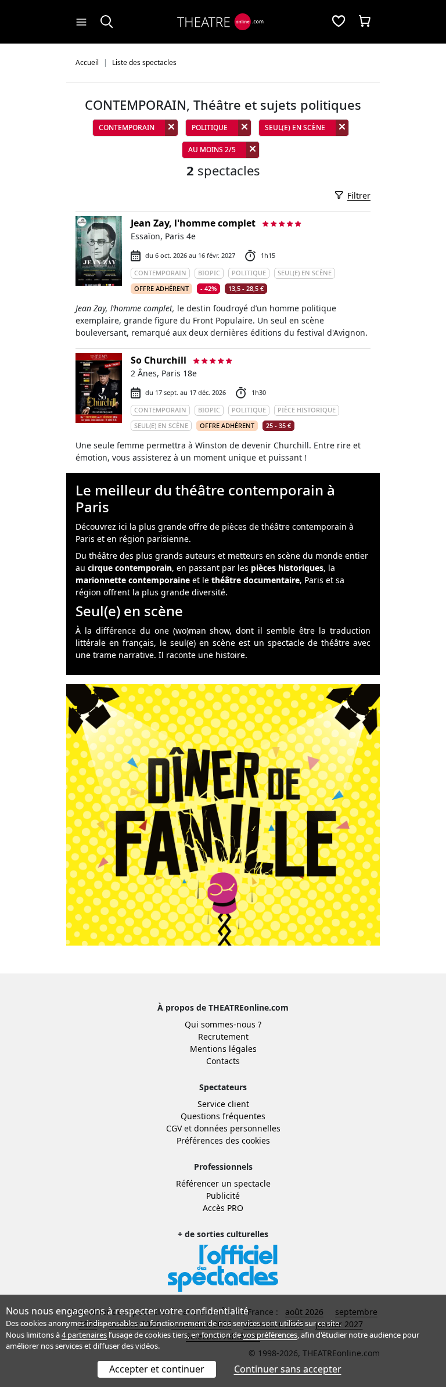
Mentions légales (223, 1048)
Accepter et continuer (156, 1369)
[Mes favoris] (338, 22)
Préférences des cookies (223, 1140)
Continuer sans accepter (287, 1369)
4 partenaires (84, 1334)
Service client (223, 1103)
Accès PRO (223, 1207)
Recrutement (223, 1036)
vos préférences (270, 1334)
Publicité (223, 1195)
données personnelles (237, 1128)
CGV (174, 1128)
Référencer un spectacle (223, 1183)
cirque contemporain (130, 567)
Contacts (223, 1060)
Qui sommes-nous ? (223, 1024)
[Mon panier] (365, 22)
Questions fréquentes (223, 1116)
